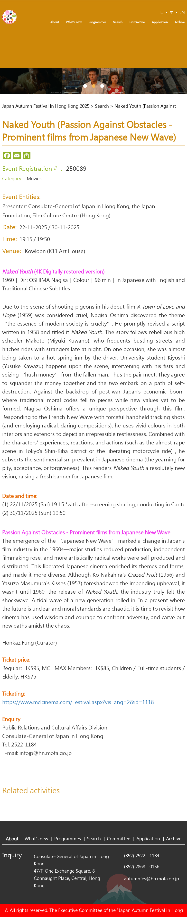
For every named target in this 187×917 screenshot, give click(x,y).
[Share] (26, 155)
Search (117, 22)
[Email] (17, 155)
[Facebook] (7, 155)
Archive (180, 22)
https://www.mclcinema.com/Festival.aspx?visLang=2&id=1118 (78, 701)
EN (182, 12)
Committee (137, 22)
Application (160, 22)
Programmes (97, 22)
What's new (74, 22)
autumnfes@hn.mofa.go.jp (151, 879)
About (54, 22)
